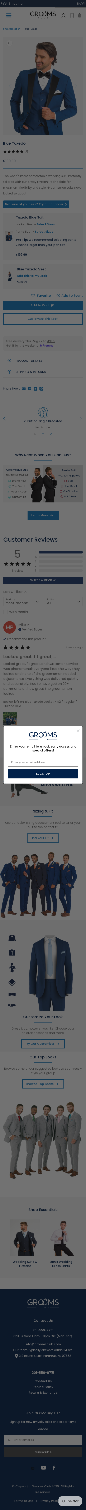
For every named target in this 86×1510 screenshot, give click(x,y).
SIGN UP (43, 774)
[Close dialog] (78, 731)
